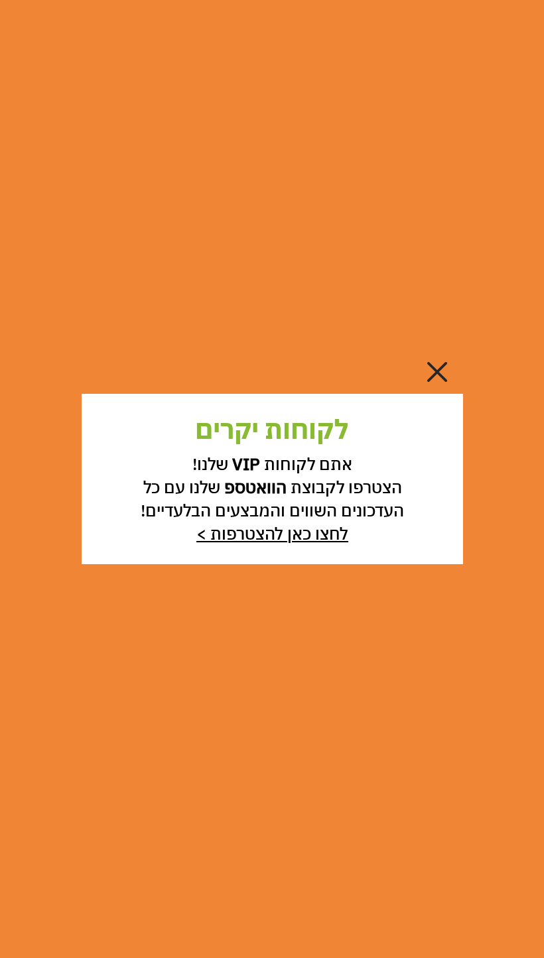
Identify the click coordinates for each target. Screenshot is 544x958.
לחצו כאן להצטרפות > (272, 533)
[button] (437, 372)
